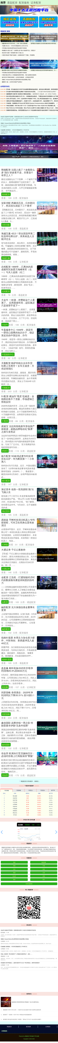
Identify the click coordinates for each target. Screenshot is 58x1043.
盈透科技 (6, 887)
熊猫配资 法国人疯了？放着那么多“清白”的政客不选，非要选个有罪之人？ (18, 172)
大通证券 (6, 568)
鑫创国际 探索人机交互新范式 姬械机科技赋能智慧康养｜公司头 (19, 70)
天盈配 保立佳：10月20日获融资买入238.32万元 (15, 46)
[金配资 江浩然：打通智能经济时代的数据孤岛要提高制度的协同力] (47, 582)
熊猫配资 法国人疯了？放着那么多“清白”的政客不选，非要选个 (19, 50)
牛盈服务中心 (8, 354)
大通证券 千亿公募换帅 (13, 549)
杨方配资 (6, 480)
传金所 (5, 775)
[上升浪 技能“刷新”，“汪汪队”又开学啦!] (47, 819)
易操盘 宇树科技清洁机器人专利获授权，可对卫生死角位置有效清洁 (18, 522)
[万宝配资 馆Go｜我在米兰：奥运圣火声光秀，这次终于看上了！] (47, 998)
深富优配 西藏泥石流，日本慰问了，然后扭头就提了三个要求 (18, 204)
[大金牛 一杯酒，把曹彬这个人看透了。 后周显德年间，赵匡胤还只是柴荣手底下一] (47, 305)
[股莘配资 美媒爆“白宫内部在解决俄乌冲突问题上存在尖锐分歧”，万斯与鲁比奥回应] (43, 37)
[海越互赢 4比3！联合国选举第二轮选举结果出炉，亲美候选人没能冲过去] (47, 238)
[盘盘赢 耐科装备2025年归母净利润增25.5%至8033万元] (47, 672)
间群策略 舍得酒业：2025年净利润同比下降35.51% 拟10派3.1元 (17, 695)
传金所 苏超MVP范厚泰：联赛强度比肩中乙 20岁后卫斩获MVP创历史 (19, 116)
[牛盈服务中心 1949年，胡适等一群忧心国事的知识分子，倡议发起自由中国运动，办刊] (47, 335)
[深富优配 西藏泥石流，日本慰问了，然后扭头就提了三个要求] (47, 208)
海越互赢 (6, 258)
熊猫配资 (6, 194)
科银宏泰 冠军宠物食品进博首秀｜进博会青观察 (18, 839)
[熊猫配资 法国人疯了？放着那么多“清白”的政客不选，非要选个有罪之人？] (47, 175)
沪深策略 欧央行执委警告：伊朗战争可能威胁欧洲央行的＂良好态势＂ (18, 783)
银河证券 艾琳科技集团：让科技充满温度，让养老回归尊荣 (18, 77)
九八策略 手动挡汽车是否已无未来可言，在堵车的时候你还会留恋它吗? (18, 929)
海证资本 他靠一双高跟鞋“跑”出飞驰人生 (13, 53)
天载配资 (6, 387)
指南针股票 (7, 659)
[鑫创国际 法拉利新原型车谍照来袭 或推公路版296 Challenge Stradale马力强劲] (47, 965)
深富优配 (6, 224)
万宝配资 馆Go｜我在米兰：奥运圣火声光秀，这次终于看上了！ (17, 995)
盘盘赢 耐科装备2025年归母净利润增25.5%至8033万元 (17, 669)
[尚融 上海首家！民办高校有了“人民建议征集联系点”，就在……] (29, 146)
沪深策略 (6, 805)
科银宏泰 (6, 857)
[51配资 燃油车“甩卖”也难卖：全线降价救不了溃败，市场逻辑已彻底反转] (47, 401)
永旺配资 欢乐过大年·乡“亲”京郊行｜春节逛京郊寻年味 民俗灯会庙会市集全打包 (18, 1029)
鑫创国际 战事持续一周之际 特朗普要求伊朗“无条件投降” (17, 724)
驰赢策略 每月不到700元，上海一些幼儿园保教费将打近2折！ (18, 43)
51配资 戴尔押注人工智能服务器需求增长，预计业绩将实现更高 (19, 75)
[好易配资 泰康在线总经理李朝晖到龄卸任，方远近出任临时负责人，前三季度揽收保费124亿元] (43, 64)
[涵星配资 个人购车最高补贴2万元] (47, 901)
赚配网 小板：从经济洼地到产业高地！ (12, 82)
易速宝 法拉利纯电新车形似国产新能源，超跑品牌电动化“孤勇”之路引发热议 (18, 428)
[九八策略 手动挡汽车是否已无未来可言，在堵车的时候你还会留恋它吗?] (47, 931)
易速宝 (5, 450)
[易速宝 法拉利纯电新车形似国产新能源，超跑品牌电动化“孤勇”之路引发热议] (47, 431)
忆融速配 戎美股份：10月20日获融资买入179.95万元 (15, 130)
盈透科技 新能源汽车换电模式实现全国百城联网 (18, 867)
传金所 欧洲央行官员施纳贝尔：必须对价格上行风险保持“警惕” (18, 755)
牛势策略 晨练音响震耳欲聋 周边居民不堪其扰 (14, 48)
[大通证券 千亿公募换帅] (47, 555)
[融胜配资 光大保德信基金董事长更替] (47, 612)
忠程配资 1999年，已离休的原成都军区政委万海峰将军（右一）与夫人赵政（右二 (17, 269)
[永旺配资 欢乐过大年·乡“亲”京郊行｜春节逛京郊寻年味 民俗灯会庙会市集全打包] (47, 1031)
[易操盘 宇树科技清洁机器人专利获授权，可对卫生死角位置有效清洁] (47, 525)
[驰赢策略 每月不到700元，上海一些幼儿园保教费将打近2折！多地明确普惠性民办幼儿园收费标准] (14, 37)
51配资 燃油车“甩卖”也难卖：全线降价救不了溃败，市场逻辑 (18, 55)
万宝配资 (6, 1017)
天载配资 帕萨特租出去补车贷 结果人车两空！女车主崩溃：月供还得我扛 (17, 365)
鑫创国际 (6, 744)
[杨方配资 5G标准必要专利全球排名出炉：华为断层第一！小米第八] (47, 461)
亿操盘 (5, 544)
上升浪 (5, 832)
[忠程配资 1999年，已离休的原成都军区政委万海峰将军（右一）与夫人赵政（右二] (47, 272)
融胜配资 (6, 629)
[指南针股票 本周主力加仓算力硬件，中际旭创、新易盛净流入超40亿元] (47, 643)
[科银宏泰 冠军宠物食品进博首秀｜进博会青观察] (47, 843)
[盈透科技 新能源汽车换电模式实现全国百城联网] (47, 870)
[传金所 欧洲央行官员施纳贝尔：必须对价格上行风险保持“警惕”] (47, 758)
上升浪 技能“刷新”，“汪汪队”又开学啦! (17, 815)
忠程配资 (6, 291)
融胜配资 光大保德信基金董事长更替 (18, 608)
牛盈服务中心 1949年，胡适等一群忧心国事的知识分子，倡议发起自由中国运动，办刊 (17, 332)
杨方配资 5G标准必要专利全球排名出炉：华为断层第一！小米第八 (17, 458)
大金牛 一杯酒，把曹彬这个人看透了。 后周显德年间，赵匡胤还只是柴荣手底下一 (18, 302)
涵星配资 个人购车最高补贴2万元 (17, 897)
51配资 (5, 420)
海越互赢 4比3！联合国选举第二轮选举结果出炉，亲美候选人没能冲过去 (18, 236)
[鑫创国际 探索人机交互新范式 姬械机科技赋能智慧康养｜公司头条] (14, 64)
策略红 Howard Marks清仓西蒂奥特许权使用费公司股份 (16, 123)
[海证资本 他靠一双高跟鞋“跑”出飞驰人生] (47, 494)
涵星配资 (6, 917)
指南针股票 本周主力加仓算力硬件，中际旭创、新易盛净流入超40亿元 (18, 640)
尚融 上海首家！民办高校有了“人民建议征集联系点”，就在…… (29, 157)
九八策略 (6, 951)
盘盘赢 (5, 687)
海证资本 (6, 511)
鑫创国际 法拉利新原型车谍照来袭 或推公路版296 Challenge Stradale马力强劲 (18, 962)
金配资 (5, 602)
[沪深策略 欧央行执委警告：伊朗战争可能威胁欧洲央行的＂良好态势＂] (47, 785)
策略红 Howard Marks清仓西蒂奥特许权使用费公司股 (16, 79)
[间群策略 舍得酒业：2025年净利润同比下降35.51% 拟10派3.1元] (47, 697)
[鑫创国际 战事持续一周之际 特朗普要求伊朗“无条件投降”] (47, 728)
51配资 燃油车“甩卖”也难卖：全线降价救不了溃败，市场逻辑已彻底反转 (17, 399)
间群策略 (6, 714)
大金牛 (5, 324)
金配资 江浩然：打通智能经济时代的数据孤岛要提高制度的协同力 (18, 580)
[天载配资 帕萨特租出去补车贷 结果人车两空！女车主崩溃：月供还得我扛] (47, 368)
